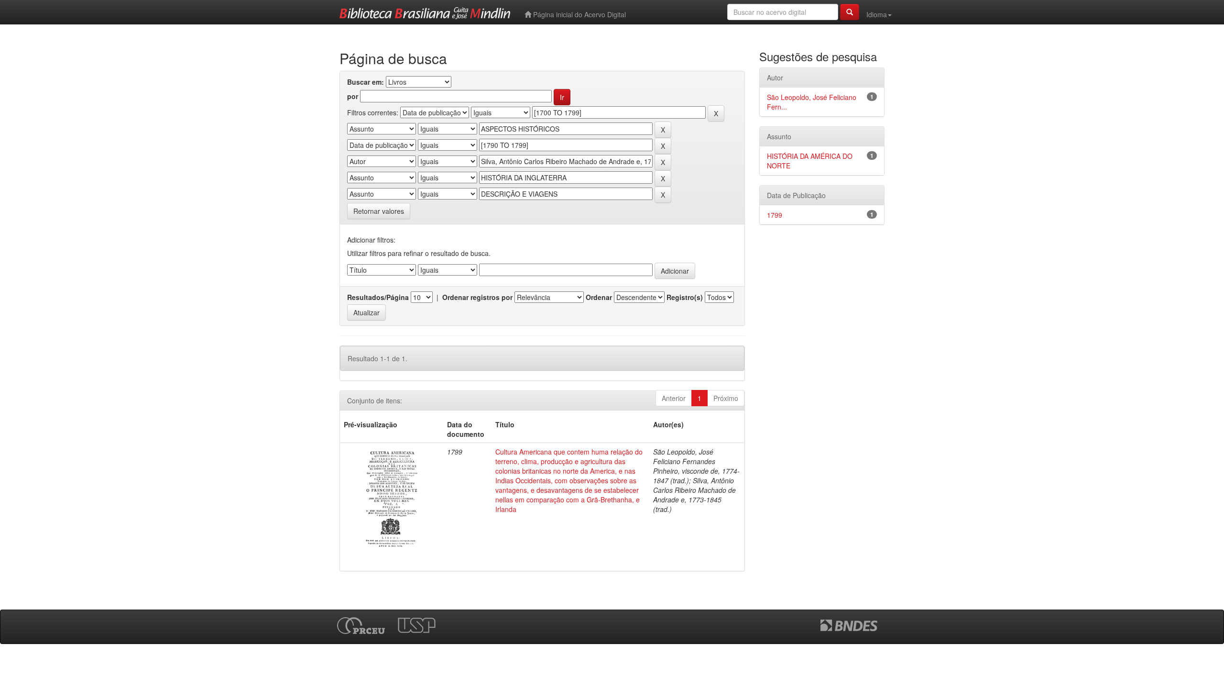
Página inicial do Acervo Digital (578, 14)
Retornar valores (378, 211)
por (352, 96)
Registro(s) (685, 297)
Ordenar (599, 297)
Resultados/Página (378, 297)
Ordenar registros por (477, 297)
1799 (774, 215)
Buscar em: (365, 82)
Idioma (876, 14)
